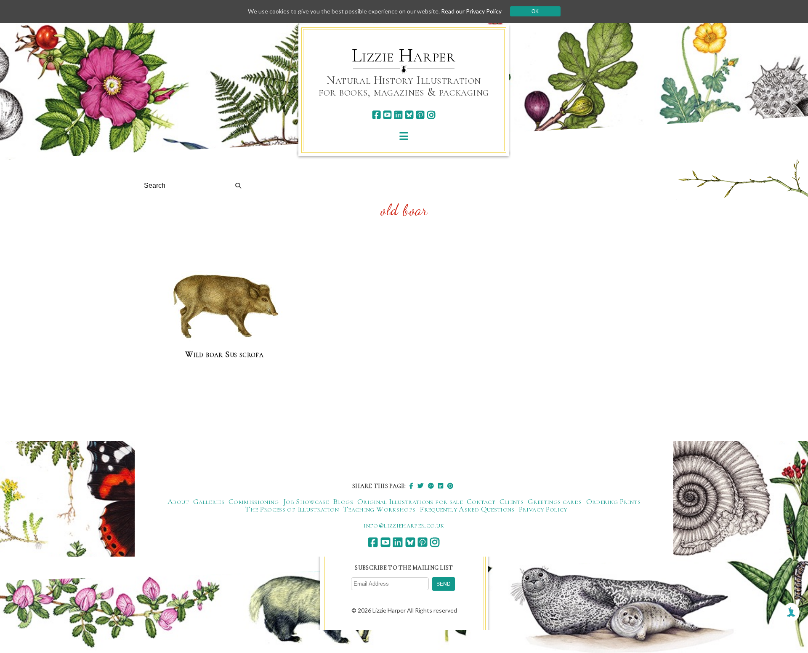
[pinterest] (420, 114)
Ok (535, 11)
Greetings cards (555, 501)
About (178, 501)
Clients (512, 501)
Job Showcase (306, 501)
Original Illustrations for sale (409, 501)
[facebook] (376, 114)
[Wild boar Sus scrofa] (224, 307)
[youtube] (387, 114)
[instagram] (431, 114)
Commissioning (254, 501)
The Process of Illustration (292, 509)
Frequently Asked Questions (467, 509)
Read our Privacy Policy (471, 11)
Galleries (208, 501)
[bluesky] (409, 114)
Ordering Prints (613, 501)
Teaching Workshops (379, 509)
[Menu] (403, 136)
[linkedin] (398, 114)
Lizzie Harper (404, 55)
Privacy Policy (543, 509)
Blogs (343, 501)
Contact (481, 501)
